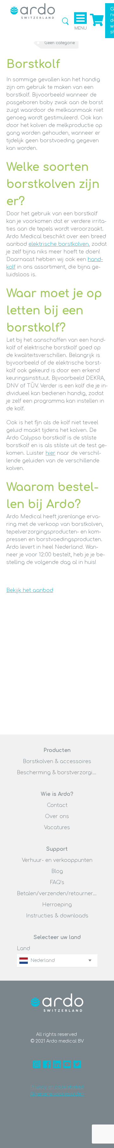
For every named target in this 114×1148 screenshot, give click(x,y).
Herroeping (57, 905)
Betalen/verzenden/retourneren (57, 893)
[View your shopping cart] (96, 25)
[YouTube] (67, 1064)
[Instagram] (37, 1064)
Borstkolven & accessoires (57, 761)
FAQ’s (57, 882)
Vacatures (57, 827)
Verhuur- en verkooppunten (57, 860)
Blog (57, 871)
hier (50, 453)
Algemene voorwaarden (57, 1093)
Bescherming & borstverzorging (57, 772)
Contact (57, 805)
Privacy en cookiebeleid (57, 1087)
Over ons (57, 816)
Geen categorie (59, 43)
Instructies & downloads (57, 916)
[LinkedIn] (57, 1064)
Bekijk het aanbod (29, 590)
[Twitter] (77, 1064)
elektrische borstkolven (58, 244)
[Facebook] (47, 1064)
